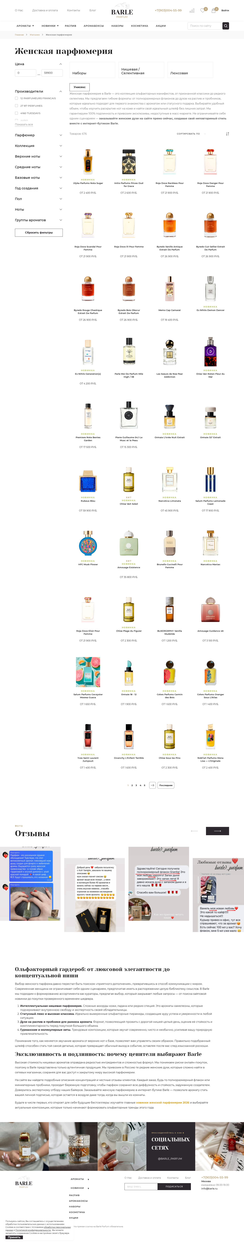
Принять (14, 1237)
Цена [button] (19, 64)
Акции (161, 25)
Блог (92, 10)
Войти (225, 10)
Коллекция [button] (24, 146)
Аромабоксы (94, 25)
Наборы (117, 25)
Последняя (165, 785)
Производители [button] (29, 91)
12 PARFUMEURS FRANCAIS (38, 98)
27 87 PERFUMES (31, 105)
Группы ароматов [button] (30, 220)
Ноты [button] (19, 209)
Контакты (73, 10)
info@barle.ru (209, 1188)
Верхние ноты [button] (27, 156)
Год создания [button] (26, 188)
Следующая (152, 785)
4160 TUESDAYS (30, 113)
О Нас (19, 10)
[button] (217, 831)
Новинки (49, 25)
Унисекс (79, 87)
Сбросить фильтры (39, 232)
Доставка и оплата (45, 10)
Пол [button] (18, 199)
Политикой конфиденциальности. (33, 1230)
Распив (70, 25)
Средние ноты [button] (27, 167)
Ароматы (24, 25)
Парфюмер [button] (25, 135)
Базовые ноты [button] (27, 178)
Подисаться (174, 1186)
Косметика (139, 25)
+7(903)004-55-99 (168, 10)
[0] (203, 10)
